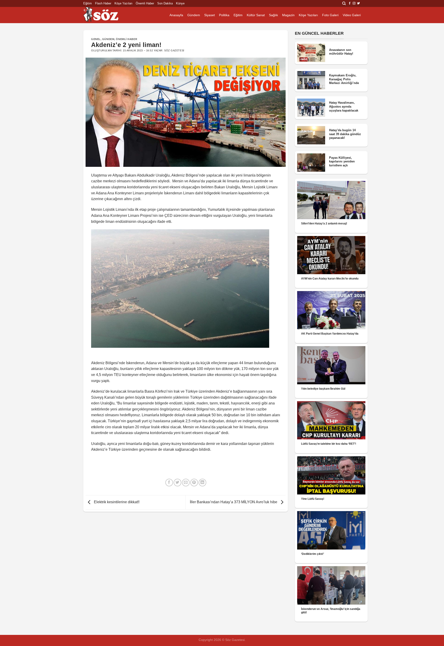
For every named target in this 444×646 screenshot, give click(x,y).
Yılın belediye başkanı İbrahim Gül (323, 388)
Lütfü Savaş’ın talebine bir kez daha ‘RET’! (328, 443)
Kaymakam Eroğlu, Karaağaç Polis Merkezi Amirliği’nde (344, 79)
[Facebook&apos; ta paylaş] (169, 482)
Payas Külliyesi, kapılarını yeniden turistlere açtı (342, 161)
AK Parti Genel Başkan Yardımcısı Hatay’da (329, 333)
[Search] (344, 3)
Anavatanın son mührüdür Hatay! (341, 52)
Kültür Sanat (256, 15)
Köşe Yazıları (123, 3)
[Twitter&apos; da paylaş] (177, 482)
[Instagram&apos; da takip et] (354, 3)
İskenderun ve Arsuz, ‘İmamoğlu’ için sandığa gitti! (330, 611)
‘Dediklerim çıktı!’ (312, 554)
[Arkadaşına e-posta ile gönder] (186, 482)
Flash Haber (103, 3)
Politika (224, 15)
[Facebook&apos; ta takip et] (349, 3)
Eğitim (87, 3)
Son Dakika (165, 3)
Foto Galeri (330, 15)
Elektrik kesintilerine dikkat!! (116, 502)
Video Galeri (352, 15)
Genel (96, 39)
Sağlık (273, 15)
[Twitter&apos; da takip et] (358, 3)
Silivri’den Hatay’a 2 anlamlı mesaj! (324, 223)
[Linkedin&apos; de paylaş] (202, 482)
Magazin (288, 15)
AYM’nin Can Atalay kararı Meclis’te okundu (329, 278)
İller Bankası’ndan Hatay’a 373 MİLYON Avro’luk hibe (234, 502)
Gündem (193, 15)
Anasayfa (176, 15)
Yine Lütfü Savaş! (312, 498)
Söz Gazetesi (174, 50)
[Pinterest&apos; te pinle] (194, 482)
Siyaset (209, 15)
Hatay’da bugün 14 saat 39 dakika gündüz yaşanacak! (345, 134)
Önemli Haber (145, 3)
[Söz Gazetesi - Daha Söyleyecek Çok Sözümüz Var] (106, 15)
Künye (180, 3)
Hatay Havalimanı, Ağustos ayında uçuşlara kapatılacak (343, 106)
